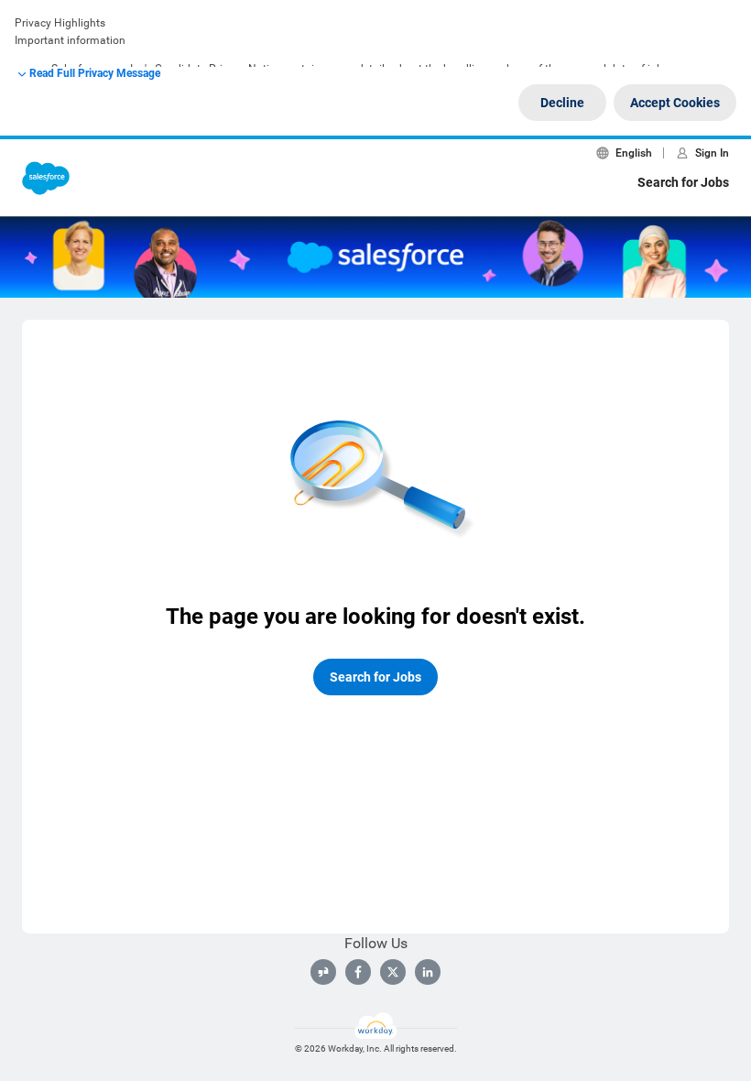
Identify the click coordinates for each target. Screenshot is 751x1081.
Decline (562, 102)
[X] (393, 972)
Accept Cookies (675, 102)
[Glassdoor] (323, 972)
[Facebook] (358, 972)
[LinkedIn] (428, 972)
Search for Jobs (683, 182)
